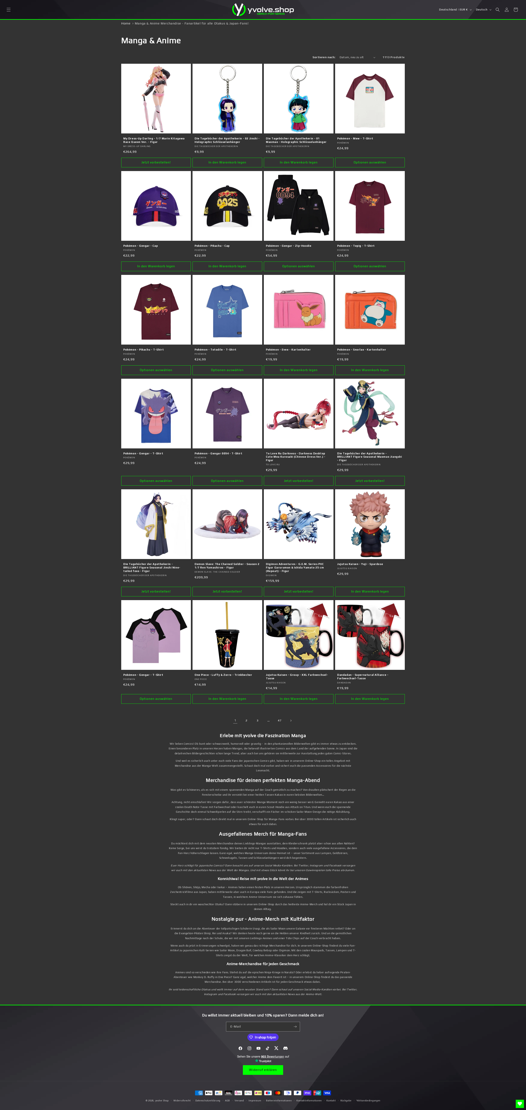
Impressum (255, 1100)
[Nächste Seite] (290, 720)
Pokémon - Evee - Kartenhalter (288, 349)
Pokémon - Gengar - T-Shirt (143, 453)
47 (279, 720)
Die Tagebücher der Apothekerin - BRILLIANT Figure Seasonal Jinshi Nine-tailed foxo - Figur (151, 568)
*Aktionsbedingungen (368, 1100)
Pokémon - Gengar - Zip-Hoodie (288, 245)
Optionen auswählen (370, 162)
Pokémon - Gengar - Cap (140, 245)
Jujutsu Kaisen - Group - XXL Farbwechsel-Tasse (297, 676)
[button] (8, 9)
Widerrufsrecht (182, 1100)
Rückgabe (346, 1100)
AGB (227, 1100)
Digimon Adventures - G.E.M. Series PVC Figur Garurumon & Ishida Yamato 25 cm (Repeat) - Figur (295, 568)
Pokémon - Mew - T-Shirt (355, 138)
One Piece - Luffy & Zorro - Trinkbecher (223, 674)
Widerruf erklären (263, 1070)
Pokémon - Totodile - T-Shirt (215, 349)
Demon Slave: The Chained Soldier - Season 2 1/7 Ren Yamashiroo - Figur (227, 566)
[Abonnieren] (295, 1026)
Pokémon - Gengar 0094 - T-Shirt (218, 453)
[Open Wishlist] (520, 1104)
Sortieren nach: (324, 57)
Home (125, 23)
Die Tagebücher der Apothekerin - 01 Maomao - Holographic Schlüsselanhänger (296, 140)
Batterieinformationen (279, 1100)
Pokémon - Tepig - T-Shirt (356, 245)
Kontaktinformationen (309, 1100)
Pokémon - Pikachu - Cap (212, 245)
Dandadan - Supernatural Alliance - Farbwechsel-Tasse (362, 676)
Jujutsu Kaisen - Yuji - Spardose (360, 564)
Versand (239, 1100)
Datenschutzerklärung (207, 1100)
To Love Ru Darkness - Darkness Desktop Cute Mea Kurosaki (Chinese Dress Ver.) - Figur (295, 457)
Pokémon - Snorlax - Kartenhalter (361, 349)
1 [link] (235, 720)
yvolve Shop (162, 1100)
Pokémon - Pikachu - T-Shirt (143, 349)
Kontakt (331, 1100)
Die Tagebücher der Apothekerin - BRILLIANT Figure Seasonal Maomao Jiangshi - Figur (369, 457)
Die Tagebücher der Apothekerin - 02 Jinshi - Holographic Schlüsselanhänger (227, 140)
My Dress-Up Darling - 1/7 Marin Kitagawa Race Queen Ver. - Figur (154, 140)
